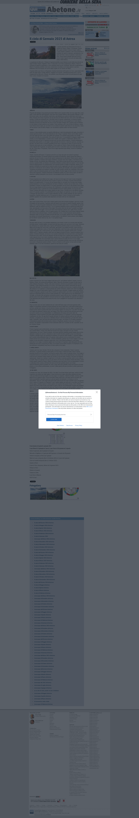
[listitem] (69, 414)
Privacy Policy (78, 425)
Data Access (69, 425)
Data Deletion (60, 425)
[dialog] (69, 409)
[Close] (97, 392)
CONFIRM (54, 419)
